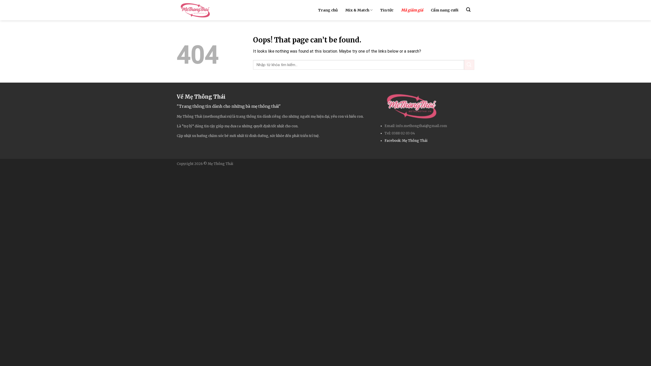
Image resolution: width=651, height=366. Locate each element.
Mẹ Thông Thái (414, 141)
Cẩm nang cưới (444, 10)
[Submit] (469, 65)
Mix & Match (357, 10)
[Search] (468, 9)
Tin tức (386, 10)
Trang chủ (328, 10)
